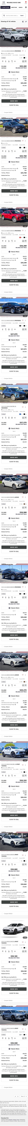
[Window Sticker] (26, 61)
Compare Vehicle (8, 112)
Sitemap (14, 1119)
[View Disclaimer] (15, 61)
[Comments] (23, 61)
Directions (14, 7)
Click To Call (14, 105)
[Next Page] (18, 1096)
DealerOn (10, 1119)
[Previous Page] (15, 1096)
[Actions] (25, 51)
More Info (14, 101)
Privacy (18, 1119)
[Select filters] (23, 21)
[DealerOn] (5, 1118)
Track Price (15, 72)
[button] (5, 7)
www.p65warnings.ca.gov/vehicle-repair (17, 1114)
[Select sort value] (25, 21)
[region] (14, 87)
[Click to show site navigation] (26, 7)
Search (21, 15)
